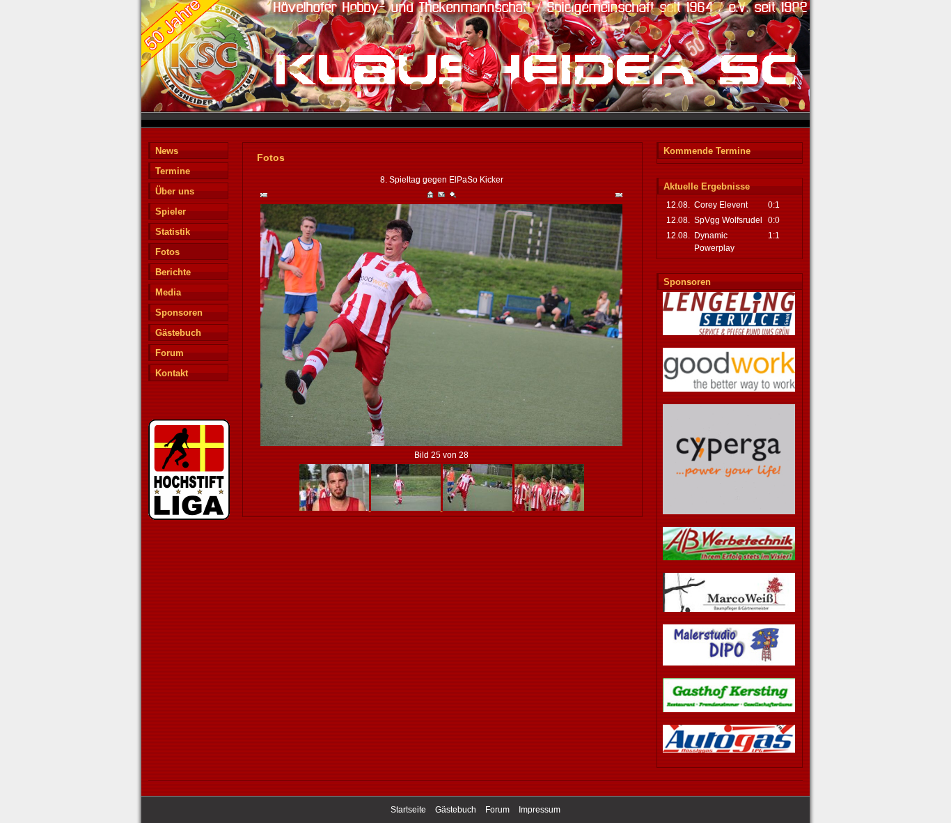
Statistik (172, 231)
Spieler (170, 211)
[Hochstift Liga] (189, 518)
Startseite (408, 810)
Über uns (174, 191)
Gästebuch (178, 333)
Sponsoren (179, 312)
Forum (169, 353)
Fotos (167, 252)
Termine (172, 171)
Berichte (173, 272)
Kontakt (171, 373)
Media (168, 292)
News (166, 151)
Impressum (539, 810)
